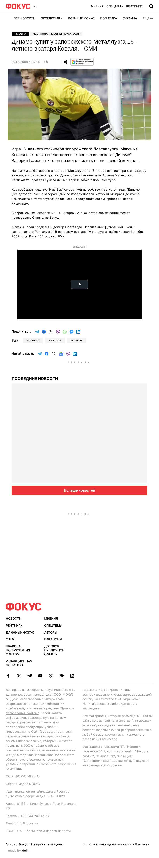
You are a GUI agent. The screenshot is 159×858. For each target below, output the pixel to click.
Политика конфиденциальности (106, 844)
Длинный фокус (20, 632)
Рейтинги (134, 6)
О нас (11, 639)
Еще (146, 18)
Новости (13, 618)
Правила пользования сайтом (18, 650)
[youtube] (40, 675)
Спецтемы (114, 6)
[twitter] (19, 675)
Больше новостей (79, 490)
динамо (34, 340)
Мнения (97, 6)
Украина (130, 18)
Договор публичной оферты (54, 650)
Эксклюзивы (51, 18)
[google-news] (61, 675)
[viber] (51, 675)
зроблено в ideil (18, 850)
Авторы (50, 632)
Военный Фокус (81, 18)
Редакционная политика (19, 663)
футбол (56, 340)
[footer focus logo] (23, 607)
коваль (77, 340)
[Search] (151, 6)
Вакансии (53, 639)
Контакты (142, 844)
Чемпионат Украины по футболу (56, 33)
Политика (108, 18)
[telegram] (29, 675)
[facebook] (8, 675)
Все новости (24, 18)
